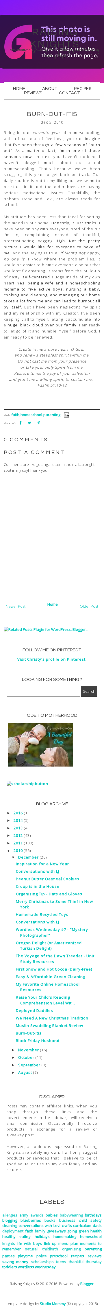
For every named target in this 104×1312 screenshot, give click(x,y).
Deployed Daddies (34, 1010)
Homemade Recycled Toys (42, 914)
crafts (67, 1225)
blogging (9, 1220)
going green (78, 1231)
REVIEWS (33, 93)
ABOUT (49, 89)
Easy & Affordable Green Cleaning (50, 976)
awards (37, 1215)
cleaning (9, 1225)
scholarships (42, 1261)
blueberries (31, 1220)
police (41, 1255)
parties (8, 1255)
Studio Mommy (53, 1303)
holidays (42, 1236)
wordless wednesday (37, 1266)
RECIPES (82, 89)
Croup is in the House (38, 886)
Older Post (89, 606)
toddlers (9, 1266)
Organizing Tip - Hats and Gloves (49, 893)
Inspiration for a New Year (42, 863)
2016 (18, 812)
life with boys (29, 1243)
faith (15, 414)
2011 (18, 843)
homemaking (64, 1236)
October (26, 1057)
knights (8, 1243)
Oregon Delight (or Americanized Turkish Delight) (49, 945)
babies (52, 1215)
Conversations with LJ (37, 871)
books (49, 1220)
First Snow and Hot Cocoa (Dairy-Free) (54, 969)
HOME (19, 89)
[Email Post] (65, 414)
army (23, 1215)
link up (50, 1243)
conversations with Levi (39, 1225)
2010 (18, 850)
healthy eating (16, 1236)
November (28, 1049)
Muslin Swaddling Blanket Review (49, 1025)
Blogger (87, 1283)
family (40, 1231)
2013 (18, 827)
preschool (59, 1255)
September (29, 1064)
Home (52, 604)
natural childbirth (41, 1249)
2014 (18, 820)
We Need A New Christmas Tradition (52, 1018)
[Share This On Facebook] (20, 422)
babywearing (71, 1215)
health (96, 1231)
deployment (12, 1231)
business (67, 1220)
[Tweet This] (29, 422)
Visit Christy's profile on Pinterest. (52, 659)
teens (61, 1261)
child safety (90, 1220)
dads (97, 1225)
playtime (25, 1255)
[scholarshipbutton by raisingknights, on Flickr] (27, 783)
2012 (18, 835)
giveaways (56, 1231)
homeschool (31, 414)
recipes (77, 1255)
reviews (95, 1255)
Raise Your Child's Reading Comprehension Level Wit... (45, 1000)
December (28, 857)
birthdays (93, 1215)
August (25, 1072)
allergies (9, 1215)
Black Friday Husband (38, 1040)
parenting (51, 414)
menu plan (68, 1243)
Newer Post (15, 606)
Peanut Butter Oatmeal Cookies (47, 878)
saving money (15, 1261)
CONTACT (69, 93)
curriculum (82, 1225)
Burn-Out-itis (29, 1033)
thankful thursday (85, 1261)
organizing (71, 1249)
